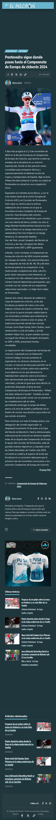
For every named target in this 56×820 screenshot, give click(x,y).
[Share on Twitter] (16, 74)
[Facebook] (38, 499)
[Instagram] (46, 499)
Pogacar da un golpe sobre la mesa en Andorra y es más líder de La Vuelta (36, 602)
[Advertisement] (28, 28)
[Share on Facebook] (12, 74)
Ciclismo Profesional (29, 609)
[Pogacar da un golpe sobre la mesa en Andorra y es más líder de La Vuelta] (12, 603)
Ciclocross (11, 51)
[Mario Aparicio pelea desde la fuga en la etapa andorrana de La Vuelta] (12, 622)
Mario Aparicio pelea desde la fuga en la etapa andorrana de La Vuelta (19, 744)
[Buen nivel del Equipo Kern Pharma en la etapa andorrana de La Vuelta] (12, 639)
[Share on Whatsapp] (21, 74)
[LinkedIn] (49, 499)
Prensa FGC (45, 470)
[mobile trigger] (7, 5)
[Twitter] (41, 499)
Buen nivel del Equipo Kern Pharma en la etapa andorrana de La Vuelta (19, 761)
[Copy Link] (25, 74)
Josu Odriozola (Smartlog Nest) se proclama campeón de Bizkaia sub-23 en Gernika (36, 654)
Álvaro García (17, 83)
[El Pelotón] (23, 6)
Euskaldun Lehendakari (30, 665)
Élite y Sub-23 (26, 661)
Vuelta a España (27, 613)
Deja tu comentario (42, 530)
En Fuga (23, 51)
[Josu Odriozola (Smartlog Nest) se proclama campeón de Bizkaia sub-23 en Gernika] (12, 655)
